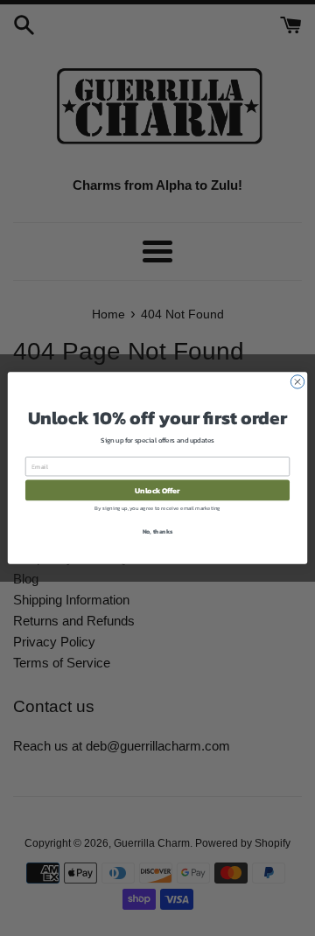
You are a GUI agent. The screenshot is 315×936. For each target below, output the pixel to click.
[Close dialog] (297, 381)
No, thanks (158, 531)
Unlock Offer (157, 490)
